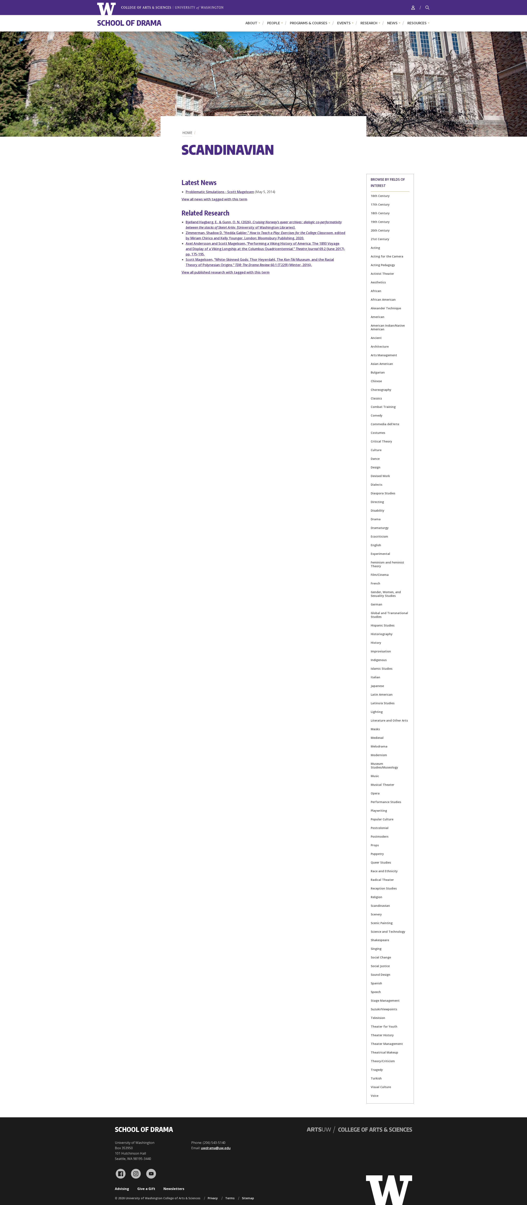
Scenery (376, 914)
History (376, 643)
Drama (376, 519)
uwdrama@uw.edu (216, 1148)
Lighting (377, 712)
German (376, 604)
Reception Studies (384, 888)
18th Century (380, 213)
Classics (376, 398)
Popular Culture (382, 819)
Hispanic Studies (382, 625)
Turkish (376, 1078)
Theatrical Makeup (384, 1052)
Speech (376, 992)
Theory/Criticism (383, 1061)
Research (368, 23)
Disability (377, 510)
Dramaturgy (380, 528)
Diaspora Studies (383, 493)
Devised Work (380, 476)
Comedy (376, 415)
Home (187, 132)
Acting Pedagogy (383, 265)
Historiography (382, 634)
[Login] (413, 7)
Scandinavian (380, 906)
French (375, 583)
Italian (375, 677)
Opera (375, 793)
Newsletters (173, 1188)
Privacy (213, 1198)
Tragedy (377, 1070)
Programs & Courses (308, 23)
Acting (375, 248)
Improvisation (381, 651)
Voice (374, 1096)
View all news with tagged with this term (214, 199)
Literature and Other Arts (389, 720)
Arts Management (384, 355)
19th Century (380, 222)
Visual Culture (381, 1087)
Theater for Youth (384, 1026)
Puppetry (377, 854)
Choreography (381, 390)
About (251, 23)
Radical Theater (382, 880)
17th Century (380, 204)
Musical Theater (382, 785)
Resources (417, 23)
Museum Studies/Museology (384, 765)
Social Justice (380, 966)
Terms (229, 1198)
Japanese (377, 686)
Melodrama (379, 746)
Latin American (382, 694)
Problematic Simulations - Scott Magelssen (220, 192)
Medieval (377, 738)
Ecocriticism (379, 536)
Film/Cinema (380, 575)
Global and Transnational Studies (389, 615)
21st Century (380, 239)
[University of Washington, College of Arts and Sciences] (160, 9)
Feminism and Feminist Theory (387, 564)
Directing (377, 502)
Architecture (380, 346)
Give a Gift (146, 1188)
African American (383, 300)
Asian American (382, 364)
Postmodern (379, 836)
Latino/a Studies (382, 703)
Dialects (376, 485)
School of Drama (129, 22)
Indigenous (379, 660)
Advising (122, 1188)
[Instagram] (136, 1173)
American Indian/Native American (388, 327)
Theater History (382, 1035)
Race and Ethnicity (384, 871)
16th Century (380, 196)
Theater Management (387, 1044)
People (273, 23)
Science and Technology (388, 932)
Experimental (380, 554)
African (376, 291)
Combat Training (383, 407)
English (376, 545)
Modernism (379, 755)
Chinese (376, 381)
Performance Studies (386, 802)
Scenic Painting (382, 923)
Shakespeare (380, 940)
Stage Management (385, 1000)
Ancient (376, 338)
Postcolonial (379, 828)
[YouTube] (151, 1173)
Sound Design (380, 975)
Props (375, 845)
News (392, 23)
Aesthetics (378, 282)
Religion (376, 897)
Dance (375, 459)
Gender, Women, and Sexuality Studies (386, 594)
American (377, 317)
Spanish (376, 983)
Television (378, 1018)
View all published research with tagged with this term (225, 272)
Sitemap (248, 1198)
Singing (376, 949)
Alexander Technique (386, 308)
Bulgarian (378, 372)
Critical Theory (381, 441)
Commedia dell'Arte (385, 424)
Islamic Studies (381, 669)
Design (375, 467)
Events (344, 23)
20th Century (380, 230)
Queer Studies (381, 862)
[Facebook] (120, 1173)
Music (375, 776)
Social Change (381, 957)
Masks (375, 729)
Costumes (378, 433)
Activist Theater (382, 274)
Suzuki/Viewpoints (384, 1009)
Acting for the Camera (387, 256)
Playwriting (379, 811)
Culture (376, 450)
